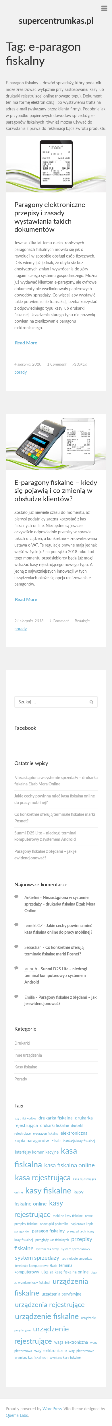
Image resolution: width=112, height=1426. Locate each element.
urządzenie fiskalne (47, 1316)
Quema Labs (17, 1416)
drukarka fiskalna (55, 1118)
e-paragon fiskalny (45, 1133)
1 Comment (57, 364)
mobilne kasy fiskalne (68, 1216)
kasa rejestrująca (43, 1178)
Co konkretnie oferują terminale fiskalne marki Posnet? (54, 818)
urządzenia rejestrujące (50, 1305)
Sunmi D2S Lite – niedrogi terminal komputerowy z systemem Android (45, 836)
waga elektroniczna (71, 1343)
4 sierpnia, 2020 (27, 364)
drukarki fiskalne (54, 1126)
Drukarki (22, 1043)
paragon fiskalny (48, 1231)
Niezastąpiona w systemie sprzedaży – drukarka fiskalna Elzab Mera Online (56, 781)
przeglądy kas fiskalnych (52, 1240)
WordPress (52, 1409)
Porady (20, 372)
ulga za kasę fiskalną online (64, 1272)
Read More (26, 343)
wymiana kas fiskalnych (31, 1357)
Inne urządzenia (28, 1056)
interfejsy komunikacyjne (37, 1152)
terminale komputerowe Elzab (36, 1265)
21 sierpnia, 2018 (29, 621)
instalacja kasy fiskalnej (79, 1141)
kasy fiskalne (48, 1191)
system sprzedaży (37, 1258)
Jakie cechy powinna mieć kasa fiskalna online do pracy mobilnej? (54, 799)
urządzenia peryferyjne (61, 1294)
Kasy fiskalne (25, 1067)
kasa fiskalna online (69, 1165)
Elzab (56, 1141)
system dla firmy (47, 1249)
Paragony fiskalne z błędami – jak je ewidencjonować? (45, 855)
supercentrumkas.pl (56, 21)
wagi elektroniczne (50, 1351)
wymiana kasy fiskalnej (66, 1357)
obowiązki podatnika (54, 1224)
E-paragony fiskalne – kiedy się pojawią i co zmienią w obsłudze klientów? (55, 491)
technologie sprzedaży (76, 1258)
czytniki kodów (25, 1118)
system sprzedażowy (75, 1249)
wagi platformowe (81, 1351)
